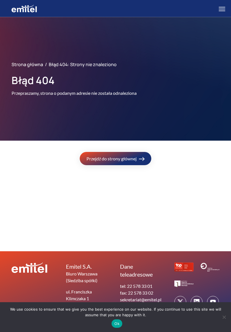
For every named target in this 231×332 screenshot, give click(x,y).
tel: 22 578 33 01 (136, 286)
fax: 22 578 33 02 (136, 292)
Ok (116, 323)
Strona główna (27, 64)
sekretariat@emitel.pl (140, 299)
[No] (224, 317)
